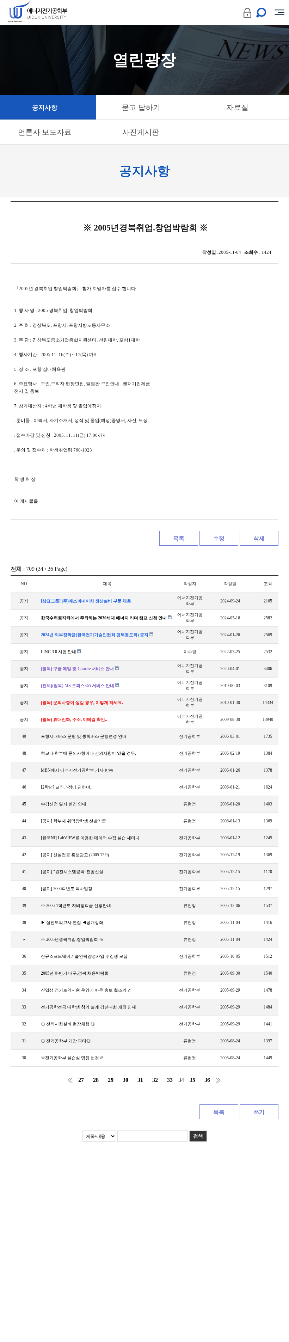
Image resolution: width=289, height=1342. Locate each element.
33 (170, 1080)
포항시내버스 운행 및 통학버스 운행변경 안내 (84, 736)
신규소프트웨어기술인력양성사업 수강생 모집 (84, 956)
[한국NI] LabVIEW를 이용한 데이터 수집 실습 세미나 (90, 837)
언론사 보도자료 (45, 132)
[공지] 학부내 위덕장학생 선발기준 (73, 821)
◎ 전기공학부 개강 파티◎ (66, 1040)
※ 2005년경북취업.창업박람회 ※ (72, 939)
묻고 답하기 (141, 107)
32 (155, 1080)
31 (140, 1080)
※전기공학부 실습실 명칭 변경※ (72, 1057)
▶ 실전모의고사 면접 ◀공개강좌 (72, 922)
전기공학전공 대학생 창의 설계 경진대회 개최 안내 (88, 1007)
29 (110, 1080)
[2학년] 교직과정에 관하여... (67, 787)
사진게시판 (140, 132)
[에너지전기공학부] (50, 12)
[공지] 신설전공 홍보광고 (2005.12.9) (75, 854)
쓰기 (259, 1112)
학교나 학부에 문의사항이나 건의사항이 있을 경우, (88, 753)
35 (192, 1080)
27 (81, 1080)
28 (96, 1080)
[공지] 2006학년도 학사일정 (66, 888)
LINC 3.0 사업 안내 (59, 651)
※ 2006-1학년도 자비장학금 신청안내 (76, 905)
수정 (219, 538)
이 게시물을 (26, 501)
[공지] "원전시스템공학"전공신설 (72, 871)
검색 (198, 1136)
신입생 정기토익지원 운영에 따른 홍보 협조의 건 (86, 990)
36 (207, 1080)
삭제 (259, 538)
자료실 (237, 107)
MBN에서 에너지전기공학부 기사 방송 (77, 770)
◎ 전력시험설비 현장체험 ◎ (68, 1024)
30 (125, 1080)
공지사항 (44, 107)
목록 (178, 538)
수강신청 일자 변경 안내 (63, 804)
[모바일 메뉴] (279, 12)
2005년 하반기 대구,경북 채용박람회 (75, 973)
